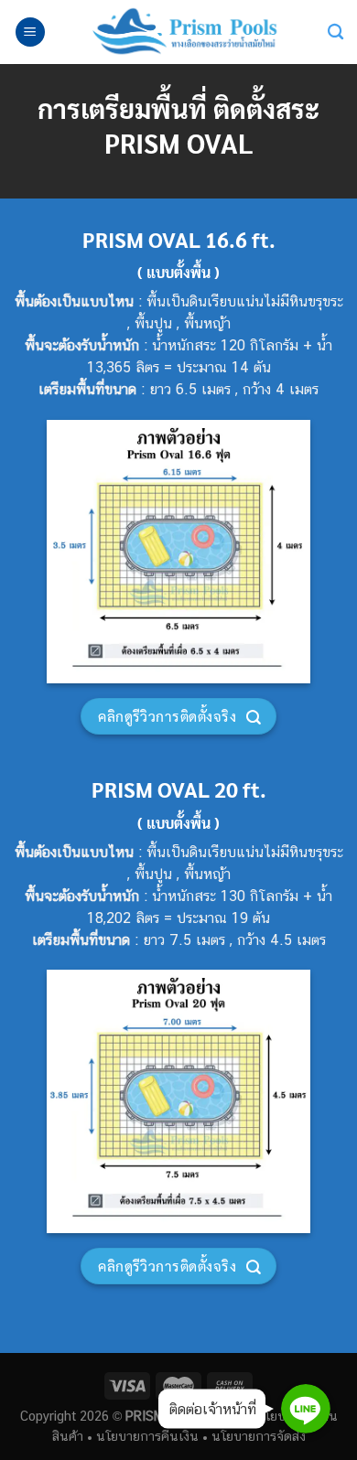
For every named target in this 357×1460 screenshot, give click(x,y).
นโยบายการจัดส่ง (258, 1436)
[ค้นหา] (335, 32)
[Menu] (30, 32)
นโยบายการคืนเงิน (147, 1436)
